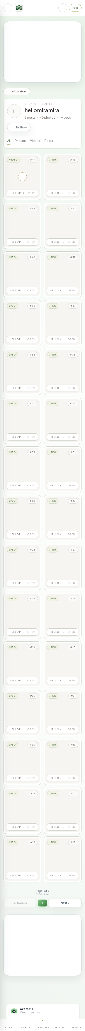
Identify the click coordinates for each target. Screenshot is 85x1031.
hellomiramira (42, 110)
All (8, 141)
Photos (20, 141)
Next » (65, 903)
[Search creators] (62, 7)
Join (75, 7)
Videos (35, 141)
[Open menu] (7, 7)
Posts (48, 141)
